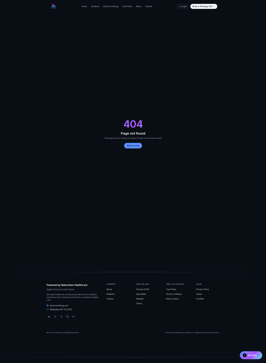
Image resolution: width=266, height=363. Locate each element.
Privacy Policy (202, 289)
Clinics (139, 303)
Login (184, 6)
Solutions (95, 6)
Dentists (140, 299)
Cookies (200, 299)
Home (84, 6)
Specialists (141, 294)
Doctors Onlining (110, 6)
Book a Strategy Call (204, 6)
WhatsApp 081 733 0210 (61, 309)
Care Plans (127, 6)
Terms (199, 294)
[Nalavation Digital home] (53, 6)
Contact (148, 6)
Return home (133, 145)
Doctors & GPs (142, 289)
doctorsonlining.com (59, 305)
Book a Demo (172, 299)
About (138, 6)
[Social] (49, 316)
